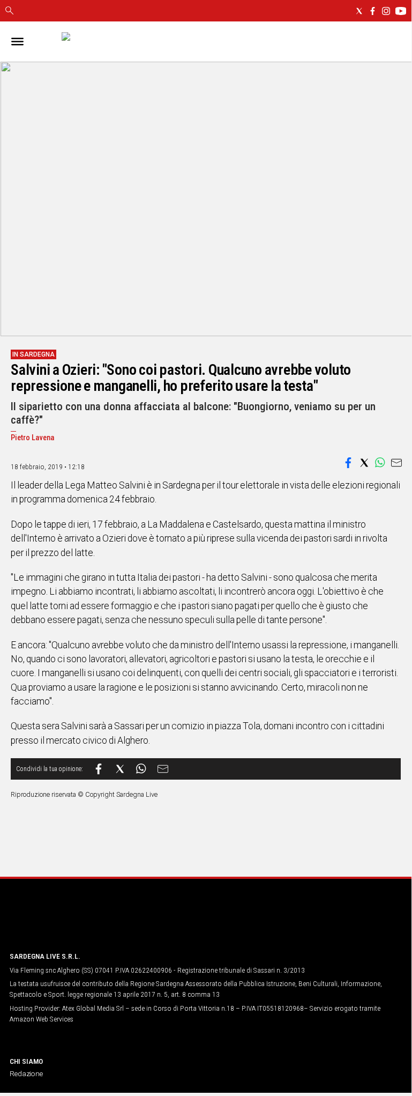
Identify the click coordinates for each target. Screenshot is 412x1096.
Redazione (26, 1073)
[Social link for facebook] (373, 11)
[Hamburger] (17, 41)
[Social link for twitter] (359, 11)
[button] (348, 462)
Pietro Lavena (33, 437)
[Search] (9, 11)
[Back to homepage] (66, 922)
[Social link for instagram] (386, 11)
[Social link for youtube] (400, 11)
